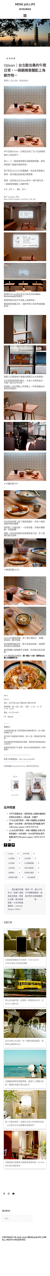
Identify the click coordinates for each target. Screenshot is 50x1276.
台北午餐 (26, 854)
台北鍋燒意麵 (29, 863)
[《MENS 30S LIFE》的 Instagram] (9, 1194)
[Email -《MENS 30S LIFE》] (13, 1194)
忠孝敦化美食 (13, 877)
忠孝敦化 (11, 873)
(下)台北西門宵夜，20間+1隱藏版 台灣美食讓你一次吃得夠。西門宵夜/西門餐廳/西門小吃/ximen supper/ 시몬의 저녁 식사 (27, 823)
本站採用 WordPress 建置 (12, 1267)
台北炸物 (27, 858)
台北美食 (11, 863)
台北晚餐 (11, 858)
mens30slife (23, 80)
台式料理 (11, 58)
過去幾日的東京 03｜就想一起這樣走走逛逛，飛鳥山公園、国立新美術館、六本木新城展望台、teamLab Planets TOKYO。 (15, 899)
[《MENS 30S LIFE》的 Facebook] (4, 1194)
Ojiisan (10, 854)
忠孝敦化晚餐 (29, 873)
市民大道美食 (29, 868)
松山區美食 (31, 877)
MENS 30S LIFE (25, 4)
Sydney (11, 1272)
